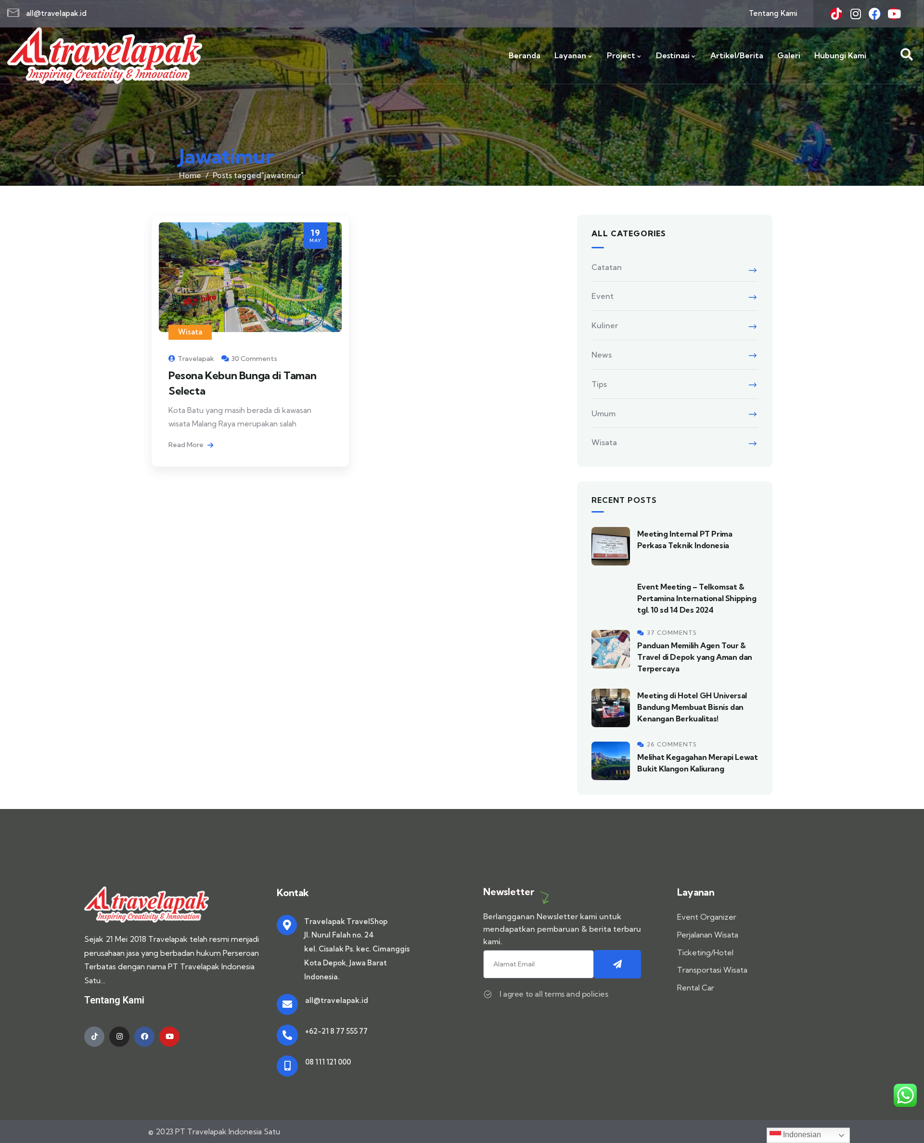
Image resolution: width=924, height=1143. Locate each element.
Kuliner (604, 325)
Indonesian (801, 1134)
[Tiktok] (836, 14)
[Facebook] (875, 14)
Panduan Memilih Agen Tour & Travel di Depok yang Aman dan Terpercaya (694, 657)
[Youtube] (894, 14)
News (601, 355)
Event (602, 296)
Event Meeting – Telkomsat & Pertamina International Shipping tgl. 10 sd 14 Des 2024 (696, 598)
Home (190, 175)
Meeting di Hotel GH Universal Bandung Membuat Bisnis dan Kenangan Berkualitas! (691, 707)
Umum (603, 413)
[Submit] (618, 964)
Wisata (190, 331)
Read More (186, 444)
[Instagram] (855, 14)
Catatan (606, 267)
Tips (599, 384)
